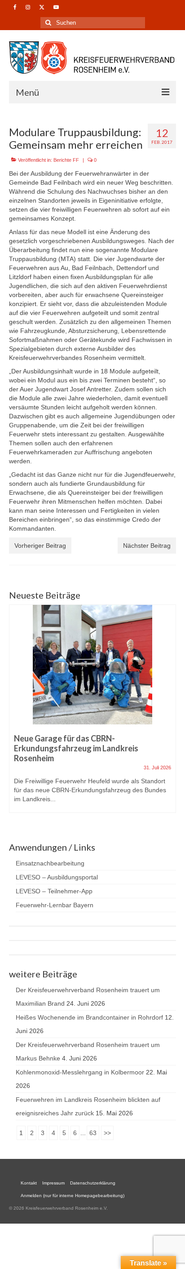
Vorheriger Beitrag (40, 545)
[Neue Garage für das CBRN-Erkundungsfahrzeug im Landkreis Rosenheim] (92, 664)
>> (107, 1132)
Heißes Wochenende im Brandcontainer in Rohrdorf (89, 1017)
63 (93, 1132)
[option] (92, 713)
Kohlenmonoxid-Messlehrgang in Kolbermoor (80, 1072)
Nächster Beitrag (147, 545)
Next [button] (168, 713)
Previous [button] (17, 713)
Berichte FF (66, 160)
